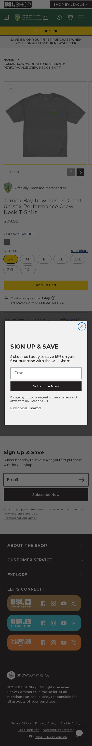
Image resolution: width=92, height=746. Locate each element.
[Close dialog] (82, 326)
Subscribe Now (46, 386)
